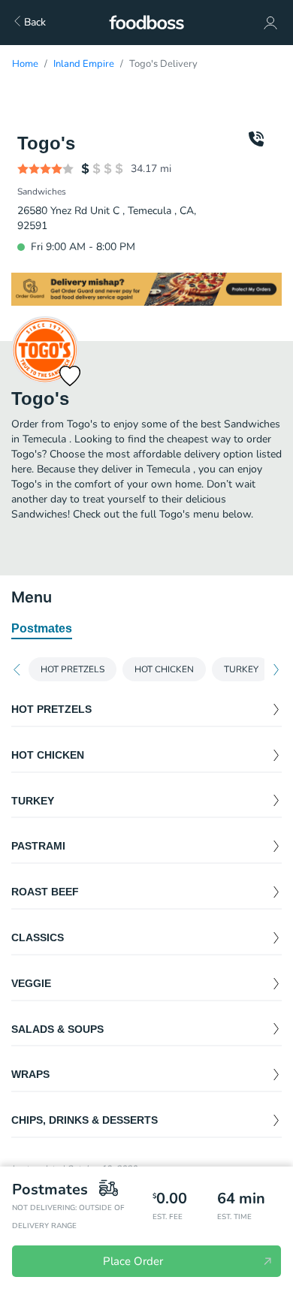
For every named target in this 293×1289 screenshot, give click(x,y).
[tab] (41, 629)
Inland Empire (83, 64)
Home (25, 64)
